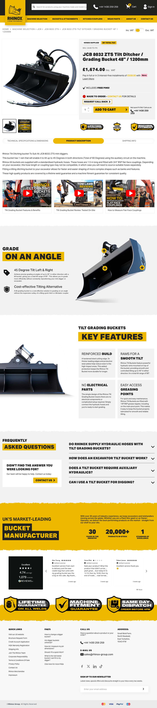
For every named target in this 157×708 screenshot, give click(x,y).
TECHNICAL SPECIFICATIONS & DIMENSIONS (27, 141)
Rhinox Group (14, 704)
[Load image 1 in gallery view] (9, 126)
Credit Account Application (19, 642)
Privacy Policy (14, 664)
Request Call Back (96, 101)
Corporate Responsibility (18, 656)
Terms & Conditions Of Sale (19, 660)
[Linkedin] (95, 666)
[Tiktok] (101, 666)
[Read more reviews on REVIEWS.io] (25, 581)
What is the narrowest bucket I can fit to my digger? (53, 658)
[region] (96, 571)
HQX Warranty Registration (19, 645)
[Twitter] (88, 666)
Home (5, 29)
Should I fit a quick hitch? (54, 652)
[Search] (34, 7)
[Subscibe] (140, 689)
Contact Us (44, 480)
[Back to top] (2, 704)
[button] (104, 250)
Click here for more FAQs (54, 664)
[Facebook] (82, 666)
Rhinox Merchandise (16, 671)
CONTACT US (115, 96)
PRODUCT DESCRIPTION (78, 141)
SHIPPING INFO (129, 141)
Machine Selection (23, 29)
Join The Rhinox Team (17, 653)
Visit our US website (16, 634)
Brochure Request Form (18, 638)
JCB (39, 29)
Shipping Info (14, 649)
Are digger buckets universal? (52, 641)
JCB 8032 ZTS (51, 29)
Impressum (13, 675)
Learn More (88, 78)
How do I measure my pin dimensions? (54, 647)
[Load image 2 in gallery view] (24, 126)
